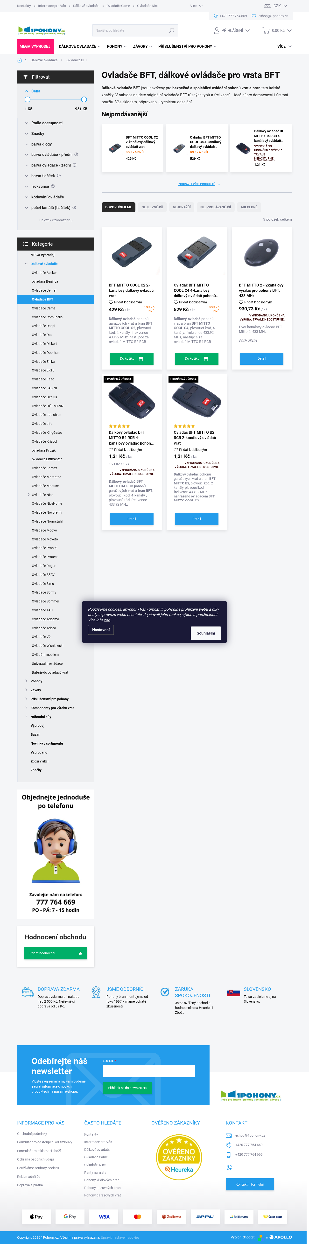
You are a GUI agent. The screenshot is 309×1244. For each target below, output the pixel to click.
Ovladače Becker (44, 273)
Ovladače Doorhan (46, 353)
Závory (36, 690)
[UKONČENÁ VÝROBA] (131, 402)
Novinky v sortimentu (47, 743)
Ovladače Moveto (45, 539)
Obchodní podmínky (32, 1134)
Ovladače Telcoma (45, 619)
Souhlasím (206, 633)
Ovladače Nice (147, 6)
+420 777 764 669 (249, 1145)
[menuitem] (35, 46)
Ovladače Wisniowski (47, 646)
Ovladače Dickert (44, 344)
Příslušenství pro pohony (50, 699)
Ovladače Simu (43, 584)
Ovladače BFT (42, 299)
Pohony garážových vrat (102, 1195)
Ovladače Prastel (44, 548)
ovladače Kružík (44, 450)
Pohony (36, 681)
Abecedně (249, 207)
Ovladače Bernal (44, 290)
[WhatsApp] (229, 1166)
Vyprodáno (39, 752)
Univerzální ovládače (47, 663)
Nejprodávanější (215, 207)
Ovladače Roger (44, 566)
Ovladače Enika (43, 361)
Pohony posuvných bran (102, 1188)
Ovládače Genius (44, 397)
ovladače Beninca (45, 281)
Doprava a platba (30, 1185)
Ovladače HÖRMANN (47, 406)
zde (107, 620)
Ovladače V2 (41, 637)
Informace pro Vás (52, 6)
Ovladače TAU (42, 610)
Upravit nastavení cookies (120, 1237)
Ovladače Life (42, 424)
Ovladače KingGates (47, 432)
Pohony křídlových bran (101, 1180)
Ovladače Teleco (44, 628)
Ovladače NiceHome (47, 503)
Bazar (35, 734)
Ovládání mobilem (45, 655)
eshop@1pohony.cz (250, 1135)
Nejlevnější (152, 207)
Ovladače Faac (43, 379)
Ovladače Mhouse (45, 486)
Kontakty (24, 6)
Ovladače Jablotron (46, 415)
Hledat (172, 30)
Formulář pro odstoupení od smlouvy (44, 1142)
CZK (277, 6)
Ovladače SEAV (43, 575)
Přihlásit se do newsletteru (127, 1088)
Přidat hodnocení (42, 953)
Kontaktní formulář (250, 1184)
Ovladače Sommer (45, 601)
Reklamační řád (28, 1177)
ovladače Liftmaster (47, 459)
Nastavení (101, 630)
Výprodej (37, 725)
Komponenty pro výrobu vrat (52, 708)
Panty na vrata (95, 1172)
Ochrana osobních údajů (35, 1159)
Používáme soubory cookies (38, 1168)
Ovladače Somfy (44, 592)
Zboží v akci (40, 761)
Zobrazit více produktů (196, 184)
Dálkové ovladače (86, 6)
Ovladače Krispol (44, 441)
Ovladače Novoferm (47, 512)
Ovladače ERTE (43, 370)
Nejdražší (182, 207)
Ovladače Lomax (44, 468)
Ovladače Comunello (47, 317)
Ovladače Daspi (43, 326)
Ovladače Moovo (44, 530)
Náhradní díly (41, 717)
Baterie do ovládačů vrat (50, 672)
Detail (262, 358)
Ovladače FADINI (44, 388)
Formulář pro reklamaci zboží (39, 1151)
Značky (36, 770)
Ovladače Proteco (45, 557)
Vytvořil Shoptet (243, 1237)
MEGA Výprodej (43, 255)
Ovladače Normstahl (47, 521)
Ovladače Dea (42, 335)
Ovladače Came (118, 6)
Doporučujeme (118, 207)
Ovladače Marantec (46, 477)
